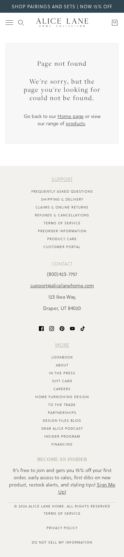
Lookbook (62, 357)
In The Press (62, 373)
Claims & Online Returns (62, 207)
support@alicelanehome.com (62, 285)
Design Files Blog (62, 420)
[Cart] (114, 22)
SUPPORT (62, 179)
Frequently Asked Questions (62, 191)
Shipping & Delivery (62, 199)
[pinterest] (62, 328)
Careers (62, 388)
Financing (62, 444)
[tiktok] (83, 328)
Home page (71, 116)
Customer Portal (62, 246)
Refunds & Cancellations (62, 215)
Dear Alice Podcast (62, 428)
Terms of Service (62, 223)
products (75, 123)
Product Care (62, 238)
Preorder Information (62, 230)
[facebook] (41, 328)
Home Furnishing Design (62, 396)
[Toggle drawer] (9, 22)
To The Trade (62, 404)
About (62, 365)
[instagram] (51, 328)
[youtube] (72, 328)
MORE (62, 345)
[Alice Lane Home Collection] (62, 22)
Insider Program (62, 436)
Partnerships (62, 412)
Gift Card (62, 380)
